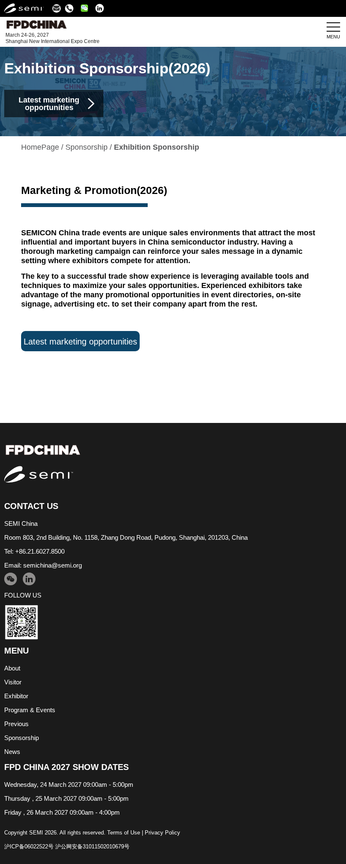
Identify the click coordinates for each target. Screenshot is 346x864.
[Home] (173, 450)
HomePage (40, 147)
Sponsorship (86, 147)
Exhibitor (16, 696)
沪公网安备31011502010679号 (92, 846)
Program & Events (29, 709)
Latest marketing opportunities (80, 341)
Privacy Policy (162, 832)
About (12, 668)
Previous (16, 723)
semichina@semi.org (52, 565)
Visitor (13, 682)
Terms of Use (123, 832)
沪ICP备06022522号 (29, 846)
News (12, 751)
